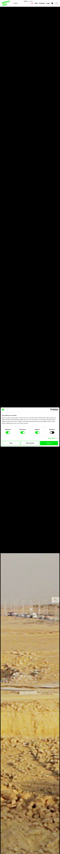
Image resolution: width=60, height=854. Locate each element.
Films (36, 3)
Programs (42, 3)
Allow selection (30, 443)
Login (48, 3)
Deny (11, 443)
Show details (51, 438)
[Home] (6, 3)
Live (32, 3)
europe (31, 1)
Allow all (49, 443)
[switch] (22, 432)
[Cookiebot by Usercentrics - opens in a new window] (51, 410)
